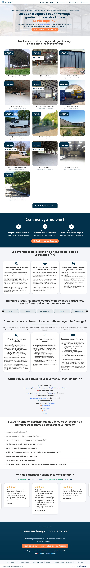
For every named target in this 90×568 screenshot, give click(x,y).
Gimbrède (15, 106)
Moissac (42, 137)
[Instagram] (72, 566)
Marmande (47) (79, 311)
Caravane (35, 388)
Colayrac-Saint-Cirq (15, 76)
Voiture (28, 393)
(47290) (75, 106)
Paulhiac (43, 167)
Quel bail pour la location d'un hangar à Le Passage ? (24, 444)
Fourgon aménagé (47, 388)
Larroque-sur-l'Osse (43, 106)
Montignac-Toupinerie (15, 167)
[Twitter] (75, 566)
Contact (80, 562)
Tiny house (46, 408)
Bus (36, 398)
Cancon (70, 106)
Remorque (51, 403)
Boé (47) (28, 311)
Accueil (13, 10)
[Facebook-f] (70, 566)
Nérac (70, 76)
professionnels (44, 24)
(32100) (51, 106)
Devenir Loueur (24, 562)
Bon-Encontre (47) (45, 311)
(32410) (80, 137)
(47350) (24, 167)
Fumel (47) (62, 311)
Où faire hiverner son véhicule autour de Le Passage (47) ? (26, 440)
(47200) (77, 167)
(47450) (24, 76)
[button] (87, 311)
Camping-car (27, 388)
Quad (50, 393)
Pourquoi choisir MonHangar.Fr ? (17, 432)
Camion (32, 398)
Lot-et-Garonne (51, 10)
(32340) (21, 106)
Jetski (46, 413)
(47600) (47, 76)
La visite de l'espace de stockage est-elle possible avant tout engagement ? (33, 452)
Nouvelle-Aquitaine (39, 10)
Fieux (42, 76)
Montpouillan (70, 167)
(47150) (48, 167)
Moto (54, 393)
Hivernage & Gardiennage (24, 10)
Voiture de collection (60, 388)
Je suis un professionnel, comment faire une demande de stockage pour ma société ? (36, 464)
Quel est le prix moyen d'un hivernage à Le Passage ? (24, 436)
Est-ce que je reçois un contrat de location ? (21, 448)
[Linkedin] (77, 566)
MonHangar (10, 562)
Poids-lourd (42, 398)
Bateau (46, 411)
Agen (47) (11, 311)
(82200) (48, 137)
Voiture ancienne (36, 393)
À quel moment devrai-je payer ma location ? (22, 456)
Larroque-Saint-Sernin (70, 137)
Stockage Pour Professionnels (64, 562)
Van (40, 388)
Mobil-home (46, 405)
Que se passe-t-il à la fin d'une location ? (20, 460)
